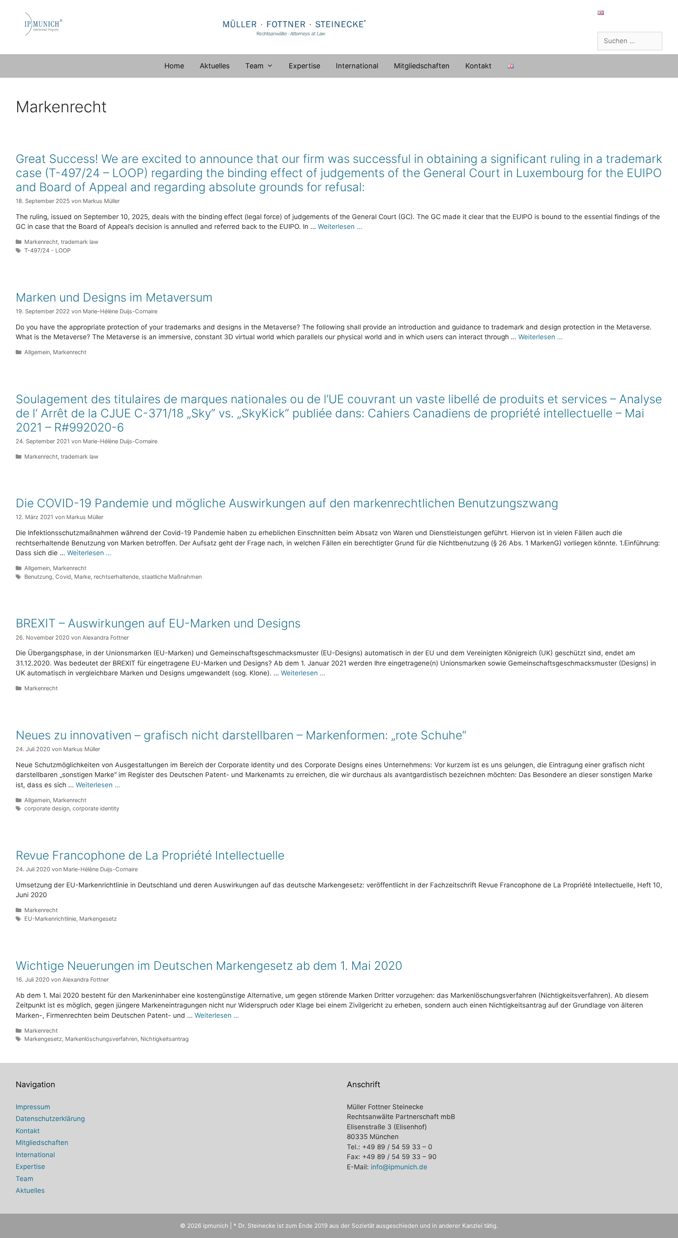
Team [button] (254, 66)
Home (174, 66)
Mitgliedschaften (422, 66)
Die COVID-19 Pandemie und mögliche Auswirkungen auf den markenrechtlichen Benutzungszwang (287, 503)
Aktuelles (215, 66)
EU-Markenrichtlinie (50, 918)
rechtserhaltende (116, 576)
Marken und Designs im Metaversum (114, 297)
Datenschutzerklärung (50, 1119)
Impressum (33, 1107)
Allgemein (37, 352)
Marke (82, 576)
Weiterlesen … (340, 226)
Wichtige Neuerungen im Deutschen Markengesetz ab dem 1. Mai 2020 (209, 965)
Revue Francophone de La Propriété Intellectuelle (150, 855)
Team (24, 1179)
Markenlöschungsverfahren (101, 1038)
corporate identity (96, 808)
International (357, 66)
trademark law (79, 241)
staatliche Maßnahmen (172, 576)
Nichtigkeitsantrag (164, 1038)
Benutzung (38, 576)
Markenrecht (41, 241)
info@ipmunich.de (399, 1167)
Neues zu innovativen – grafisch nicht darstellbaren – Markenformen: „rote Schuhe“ (241, 735)
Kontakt (478, 66)
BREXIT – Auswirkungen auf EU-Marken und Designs (158, 623)
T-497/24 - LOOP (47, 250)
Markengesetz (98, 918)
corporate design (46, 808)
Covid (63, 576)
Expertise (304, 66)
